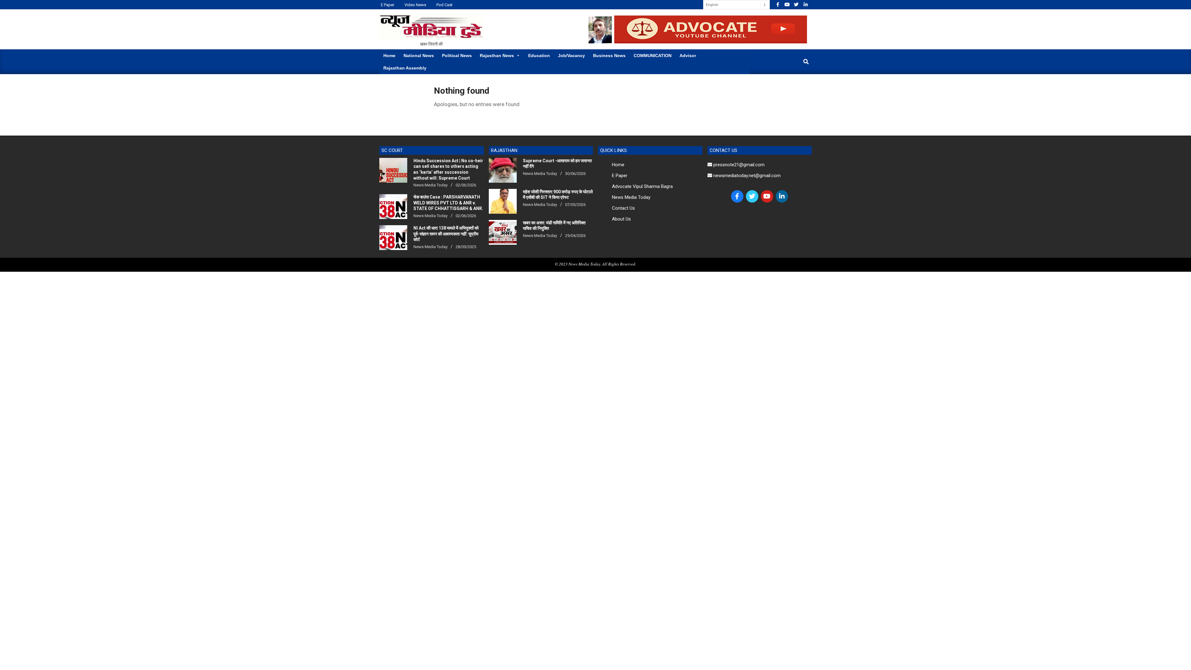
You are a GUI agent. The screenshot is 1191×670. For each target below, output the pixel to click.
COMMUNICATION (652, 55)
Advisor (688, 55)
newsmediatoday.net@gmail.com (746, 175)
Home (389, 55)
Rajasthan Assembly (404, 67)
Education (539, 55)
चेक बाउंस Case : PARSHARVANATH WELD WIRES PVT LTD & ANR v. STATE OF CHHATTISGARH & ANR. (448, 202)
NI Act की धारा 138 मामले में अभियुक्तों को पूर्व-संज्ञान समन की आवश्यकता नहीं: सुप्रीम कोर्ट (446, 234)
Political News (457, 55)
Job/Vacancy (571, 55)
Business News (609, 55)
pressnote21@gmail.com (738, 165)
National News (419, 55)
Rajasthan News (497, 55)
